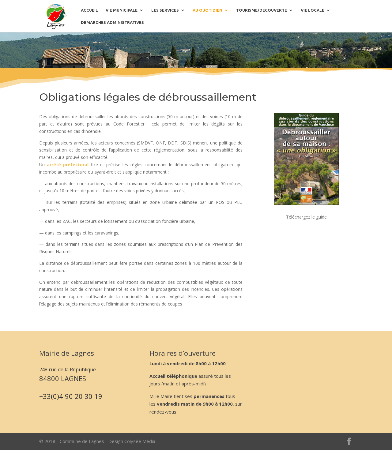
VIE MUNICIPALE (122, 10)
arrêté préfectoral (69, 164)
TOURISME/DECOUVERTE (261, 10)
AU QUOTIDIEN (207, 10)
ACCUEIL (89, 10)
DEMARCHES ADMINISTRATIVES (112, 22)
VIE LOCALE (312, 10)
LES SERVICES (165, 10)
